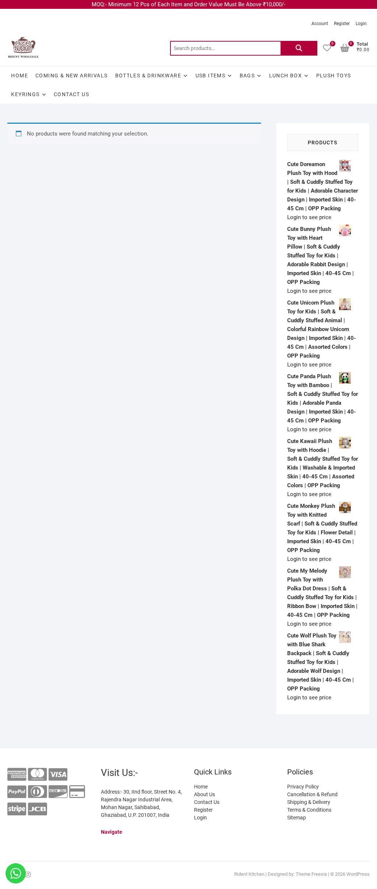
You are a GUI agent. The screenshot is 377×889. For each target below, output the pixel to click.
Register (342, 23)
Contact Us (71, 94)
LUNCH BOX (285, 75)
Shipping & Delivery (308, 802)
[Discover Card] (58, 792)
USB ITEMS (210, 75)
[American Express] (16, 774)
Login (361, 23)
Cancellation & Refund (312, 794)
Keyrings (25, 94)
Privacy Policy (303, 787)
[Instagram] (27, 874)
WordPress (358, 874)
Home (19, 75)
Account (319, 23)
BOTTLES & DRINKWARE (148, 75)
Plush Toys (333, 75)
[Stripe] (16, 809)
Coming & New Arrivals (71, 75)
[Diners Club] (37, 792)
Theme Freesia (311, 874)
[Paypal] (16, 792)
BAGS (247, 75)
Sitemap (296, 818)
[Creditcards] (77, 792)
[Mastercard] (37, 774)
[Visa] (58, 774)
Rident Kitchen (249, 874)
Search (299, 48)
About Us (204, 794)
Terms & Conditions (309, 810)
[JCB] (37, 809)
